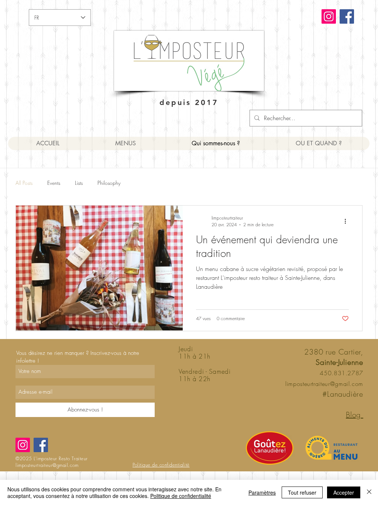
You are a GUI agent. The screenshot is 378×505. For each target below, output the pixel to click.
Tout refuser (302, 492)
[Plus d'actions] (347, 221)
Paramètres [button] (262, 492)
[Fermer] (369, 492)
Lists (79, 182)
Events (53, 182)
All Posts (24, 182)
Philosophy (108, 182)
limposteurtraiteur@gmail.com (324, 384)
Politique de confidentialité (180, 495)
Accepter (343, 492)
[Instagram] (329, 16)
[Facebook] (347, 16)
